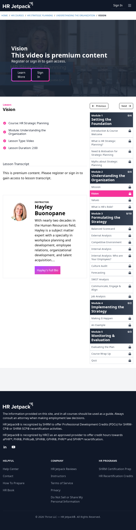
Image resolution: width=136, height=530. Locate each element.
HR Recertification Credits (116, 476)
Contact (8, 476)
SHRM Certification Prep (115, 469)
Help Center (11, 469)
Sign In (118, 5)
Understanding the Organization (75, 15)
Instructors (58, 476)
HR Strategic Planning (40, 15)
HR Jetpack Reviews (64, 469)
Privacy (55, 490)
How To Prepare (13, 483)
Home (4, 15)
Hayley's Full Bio (47, 270)
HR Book (8, 490)
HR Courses (17, 15)
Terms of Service (62, 483)
